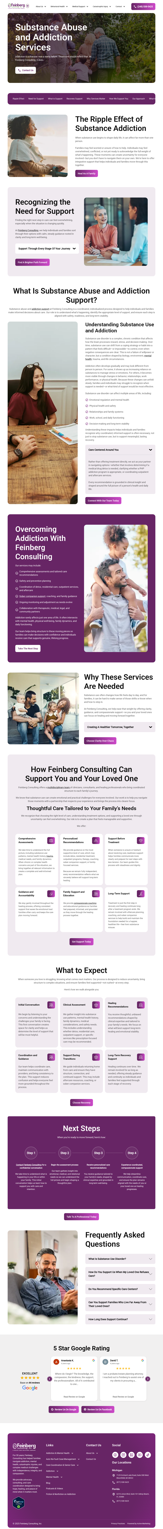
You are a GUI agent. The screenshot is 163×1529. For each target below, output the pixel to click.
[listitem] (74, 1379)
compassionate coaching (85, 903)
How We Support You (118, 98)
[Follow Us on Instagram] (123, 1454)
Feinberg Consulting (28, 230)
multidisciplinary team (58, 787)
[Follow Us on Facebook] (115, 1454)
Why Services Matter (96, 98)
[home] (19, 6)
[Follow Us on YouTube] (139, 1454)
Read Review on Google (74, 1397)
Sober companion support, (32, 596)
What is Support (55, 98)
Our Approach (138, 98)
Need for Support (36, 98)
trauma (49, 856)
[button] (41, 6)
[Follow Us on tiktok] (147, 1454)
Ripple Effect (18, 98)
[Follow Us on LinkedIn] (131, 1454)
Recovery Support (74, 98)
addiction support (40, 309)
